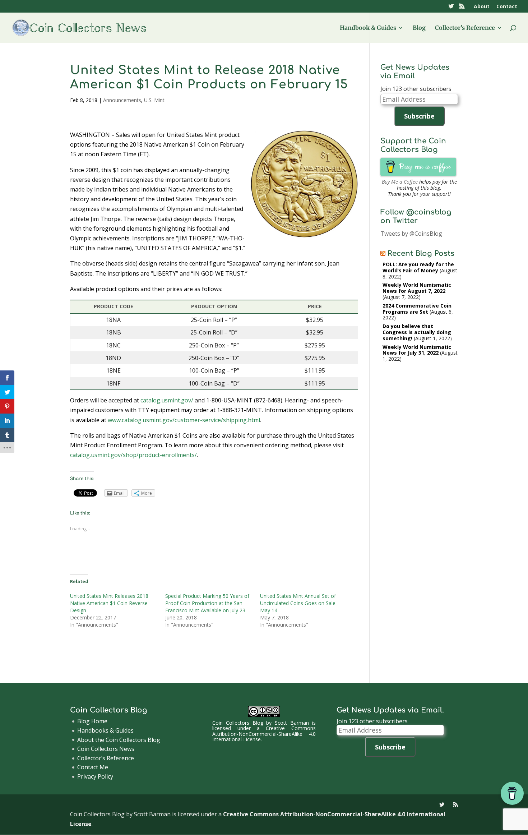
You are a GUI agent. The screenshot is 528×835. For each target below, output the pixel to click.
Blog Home (92, 721)
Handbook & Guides (368, 28)
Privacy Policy (95, 776)
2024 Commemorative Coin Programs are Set (417, 308)
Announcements (122, 100)
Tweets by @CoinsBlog (411, 233)
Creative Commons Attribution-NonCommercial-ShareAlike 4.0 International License (264, 734)
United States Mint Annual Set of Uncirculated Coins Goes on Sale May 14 (298, 603)
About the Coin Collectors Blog (118, 740)
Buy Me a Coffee (400, 181)
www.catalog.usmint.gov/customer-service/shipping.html (184, 420)
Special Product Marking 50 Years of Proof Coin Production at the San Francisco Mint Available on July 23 (207, 603)
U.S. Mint (154, 100)
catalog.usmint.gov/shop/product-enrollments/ (133, 455)
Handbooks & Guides (105, 730)
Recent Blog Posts (421, 253)
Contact (506, 7)
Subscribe (419, 116)
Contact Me (92, 767)
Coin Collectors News (105, 749)
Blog (419, 28)
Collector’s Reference (465, 28)
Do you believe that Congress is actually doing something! (417, 332)
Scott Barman (292, 722)
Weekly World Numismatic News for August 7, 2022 (417, 287)
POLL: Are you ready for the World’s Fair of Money (418, 267)
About (482, 7)
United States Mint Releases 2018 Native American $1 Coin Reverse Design (109, 603)
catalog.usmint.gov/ (166, 400)
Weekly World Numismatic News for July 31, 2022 (417, 349)
